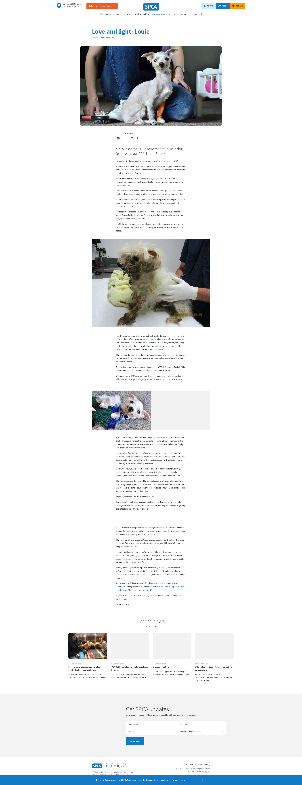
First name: (134, 724)
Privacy (207, 765)
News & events (158, 14)
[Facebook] (106, 765)
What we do (105, 14)
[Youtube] (117, 765)
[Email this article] (131, 138)
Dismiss (206, 780)
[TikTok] (123, 765)
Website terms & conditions (192, 765)
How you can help (122, 14)
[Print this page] (118, 138)
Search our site (202, 14)
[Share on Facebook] (126, 138)
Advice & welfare (142, 14)
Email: (131, 731)
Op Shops (172, 14)
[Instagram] (112, 765)
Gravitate (206, 771)
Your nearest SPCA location (72, 4)
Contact (195, 14)
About (184, 14)
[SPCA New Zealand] (151, 7)
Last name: (183, 724)
